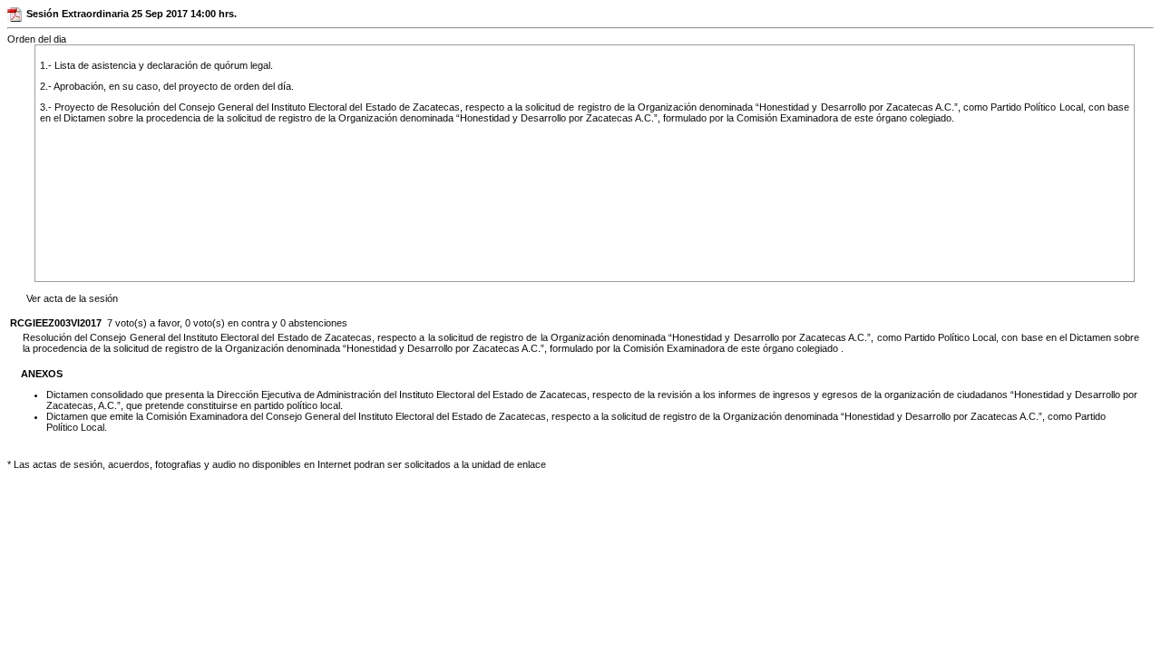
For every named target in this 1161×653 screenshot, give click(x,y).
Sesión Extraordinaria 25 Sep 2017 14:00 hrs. (131, 13)
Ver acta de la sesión (72, 298)
